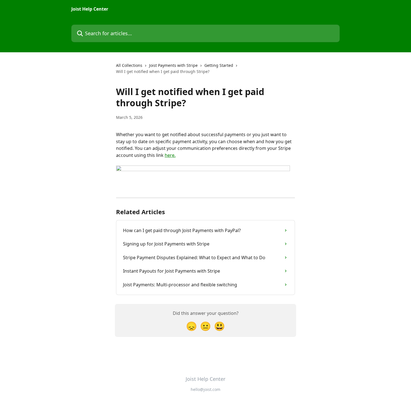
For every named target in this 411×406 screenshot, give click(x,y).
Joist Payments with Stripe (173, 65)
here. (170, 155)
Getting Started (218, 65)
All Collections (129, 65)
